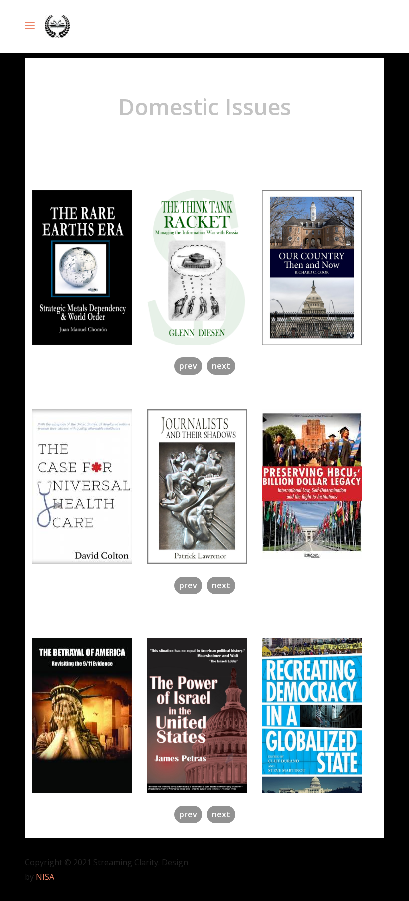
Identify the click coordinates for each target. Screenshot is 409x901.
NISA (45, 876)
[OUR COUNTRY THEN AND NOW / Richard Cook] (319, 267)
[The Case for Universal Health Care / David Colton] (89, 486)
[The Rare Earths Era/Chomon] (89, 267)
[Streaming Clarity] (57, 26)
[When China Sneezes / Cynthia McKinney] (319, 484)
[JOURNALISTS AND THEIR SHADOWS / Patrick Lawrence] (204, 486)
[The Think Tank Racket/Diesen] (204, 267)
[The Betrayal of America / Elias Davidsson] (89, 715)
